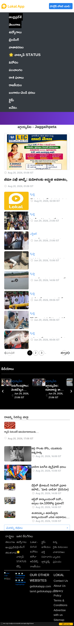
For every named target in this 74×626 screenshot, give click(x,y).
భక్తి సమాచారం (47, 554)
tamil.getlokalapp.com (44, 591)
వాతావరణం (59, 552)
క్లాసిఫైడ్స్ (46, 561)
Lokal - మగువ (34, 544)
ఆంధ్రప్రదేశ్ (15, 16)
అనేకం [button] (13, 107)
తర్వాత (64, 352)
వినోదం (34, 551)
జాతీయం (46, 547)
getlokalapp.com (40, 586)
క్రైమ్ (44, 542)
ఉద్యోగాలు (21, 542)
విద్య (55, 542)
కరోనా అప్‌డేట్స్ (34, 559)
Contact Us (61, 580)
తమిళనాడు (11, 552)
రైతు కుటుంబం (60, 547)
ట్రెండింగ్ (20, 547)
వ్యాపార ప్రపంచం (57, 559)
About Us (60, 585)
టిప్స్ (18, 566)
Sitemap (59, 620)
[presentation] (2, 391)
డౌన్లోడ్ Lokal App (66, 624)
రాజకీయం (35, 566)
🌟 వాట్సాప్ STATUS (21, 556)
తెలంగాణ (14, 24)
